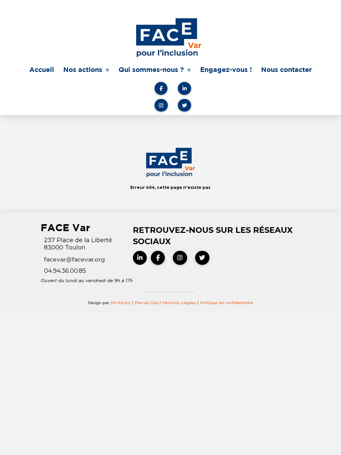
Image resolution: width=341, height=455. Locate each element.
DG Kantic (121, 302)
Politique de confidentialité (226, 302)
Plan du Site (146, 302)
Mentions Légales (179, 302)
